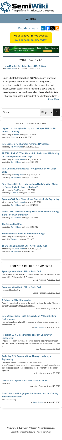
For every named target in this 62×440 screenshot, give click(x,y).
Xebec (16, 134)
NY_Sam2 (15, 251)
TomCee (14, 239)
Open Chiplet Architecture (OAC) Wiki (24, 66)
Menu (33, 18)
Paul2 (16, 190)
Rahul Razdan (38, 402)
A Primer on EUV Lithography (16, 300)
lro (15, 236)
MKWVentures (17, 147)
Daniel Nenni (10, 68)
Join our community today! (31, 40)
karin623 (14, 193)
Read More (53, 99)
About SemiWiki (44, 432)
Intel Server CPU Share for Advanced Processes (25, 144)
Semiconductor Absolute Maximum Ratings (23, 233)
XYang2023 (19, 175)
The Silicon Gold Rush (12, 224)
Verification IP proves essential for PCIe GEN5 (25, 380)
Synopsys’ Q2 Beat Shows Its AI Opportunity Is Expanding (30, 199)
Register (23, 28)
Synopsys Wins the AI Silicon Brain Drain (22, 271)
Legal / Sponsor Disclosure (23, 432)
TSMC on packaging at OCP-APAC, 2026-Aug (24, 246)
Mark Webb (39, 327)
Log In (34, 28)
